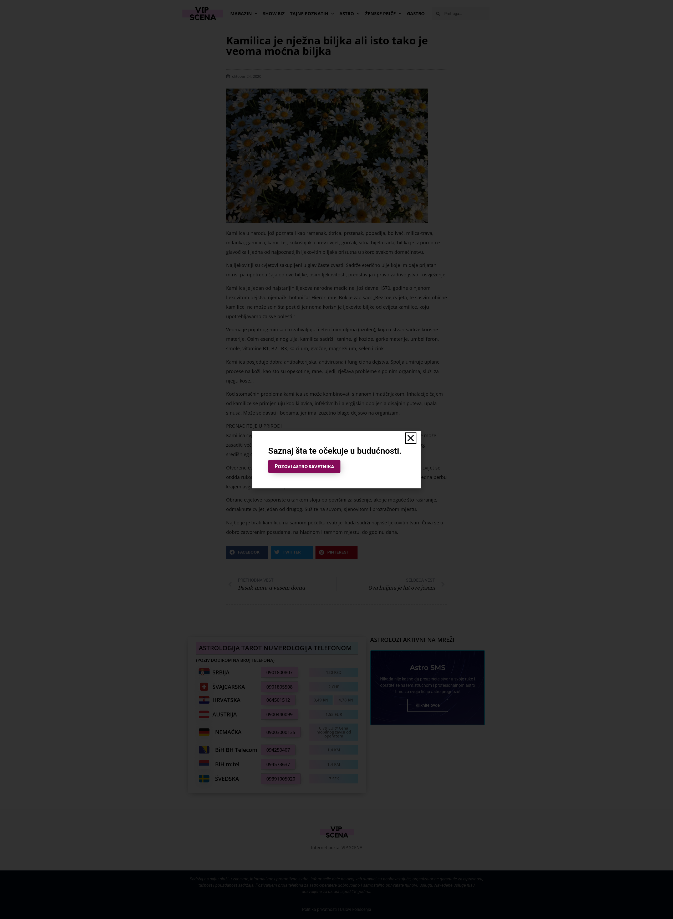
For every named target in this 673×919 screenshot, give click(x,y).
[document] (336, 459)
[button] (410, 438)
